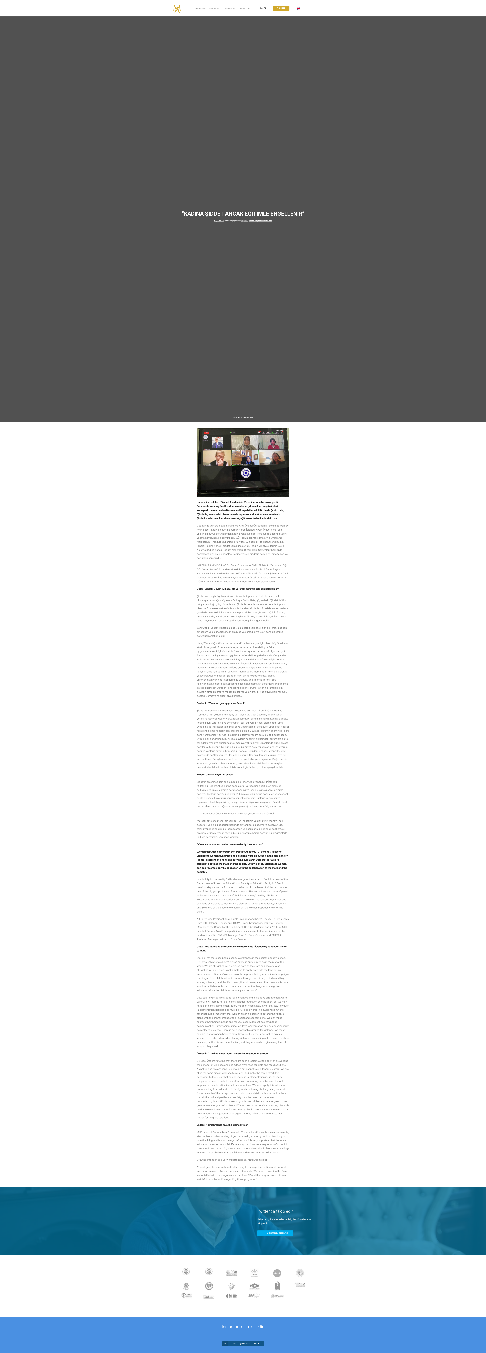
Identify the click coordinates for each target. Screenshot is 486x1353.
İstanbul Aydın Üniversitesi (260, 220)
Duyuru (244, 220)
